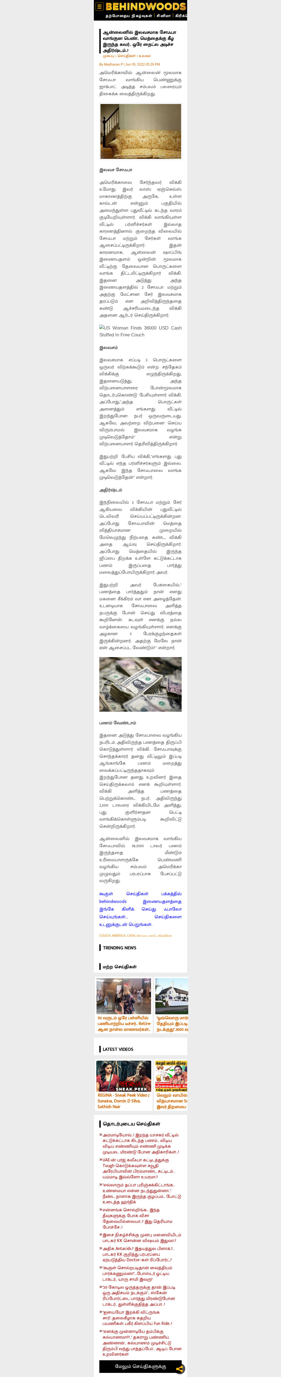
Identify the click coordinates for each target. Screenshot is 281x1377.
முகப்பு (108, 56)
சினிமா (164, 16)
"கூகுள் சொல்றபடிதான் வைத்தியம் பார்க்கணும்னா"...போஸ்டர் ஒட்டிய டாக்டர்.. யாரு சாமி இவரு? (137, 1273)
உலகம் (145, 56)
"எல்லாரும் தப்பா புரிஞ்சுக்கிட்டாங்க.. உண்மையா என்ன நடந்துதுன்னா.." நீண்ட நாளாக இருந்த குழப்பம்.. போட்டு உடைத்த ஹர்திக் (142, 1193)
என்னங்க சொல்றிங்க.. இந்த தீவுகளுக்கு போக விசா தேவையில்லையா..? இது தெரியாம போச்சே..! (137, 1218)
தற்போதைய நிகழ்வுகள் (129, 16)
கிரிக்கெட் (184, 16)
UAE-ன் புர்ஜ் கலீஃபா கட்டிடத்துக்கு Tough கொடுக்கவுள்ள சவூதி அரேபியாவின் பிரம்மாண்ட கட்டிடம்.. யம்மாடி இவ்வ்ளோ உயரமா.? (139, 1169)
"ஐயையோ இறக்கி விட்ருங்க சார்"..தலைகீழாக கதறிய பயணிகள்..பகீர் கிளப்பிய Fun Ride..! (137, 1318)
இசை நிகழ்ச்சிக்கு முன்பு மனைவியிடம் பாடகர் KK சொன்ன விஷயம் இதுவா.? (142, 1238)
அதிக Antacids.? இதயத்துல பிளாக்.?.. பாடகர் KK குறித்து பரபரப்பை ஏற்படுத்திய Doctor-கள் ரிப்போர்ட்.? (138, 1254)
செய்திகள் (126, 56)
